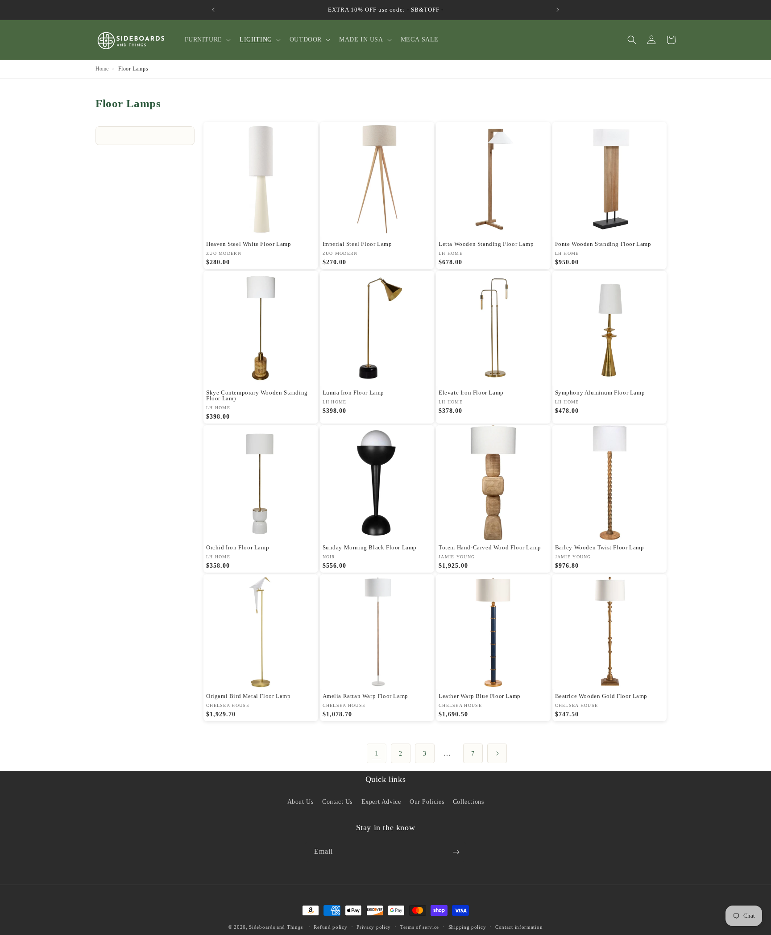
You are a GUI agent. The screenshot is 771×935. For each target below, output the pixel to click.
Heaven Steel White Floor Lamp (248, 244)
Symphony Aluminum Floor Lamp (600, 392)
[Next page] (497, 753)
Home (101, 69)
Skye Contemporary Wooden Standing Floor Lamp (257, 395)
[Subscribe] (456, 852)
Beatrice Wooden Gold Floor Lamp (601, 696)
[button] (206, 39)
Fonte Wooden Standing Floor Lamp (603, 244)
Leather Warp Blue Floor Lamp (480, 696)
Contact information (519, 926)
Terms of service (419, 926)
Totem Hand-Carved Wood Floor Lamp (490, 547)
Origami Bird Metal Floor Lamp (248, 696)
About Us (300, 801)
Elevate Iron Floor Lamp (471, 392)
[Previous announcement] (213, 10)
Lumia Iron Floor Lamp (354, 392)
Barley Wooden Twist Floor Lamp (599, 547)
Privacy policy (373, 926)
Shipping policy (467, 926)
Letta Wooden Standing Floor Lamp (486, 244)
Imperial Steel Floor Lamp (357, 244)
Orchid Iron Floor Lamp (237, 547)
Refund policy (330, 926)
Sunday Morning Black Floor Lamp (370, 547)
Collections (468, 801)
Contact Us (337, 801)
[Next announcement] (558, 10)
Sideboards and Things (276, 927)
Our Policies (427, 801)
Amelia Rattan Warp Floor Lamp (365, 696)
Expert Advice (381, 801)
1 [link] (377, 753)
